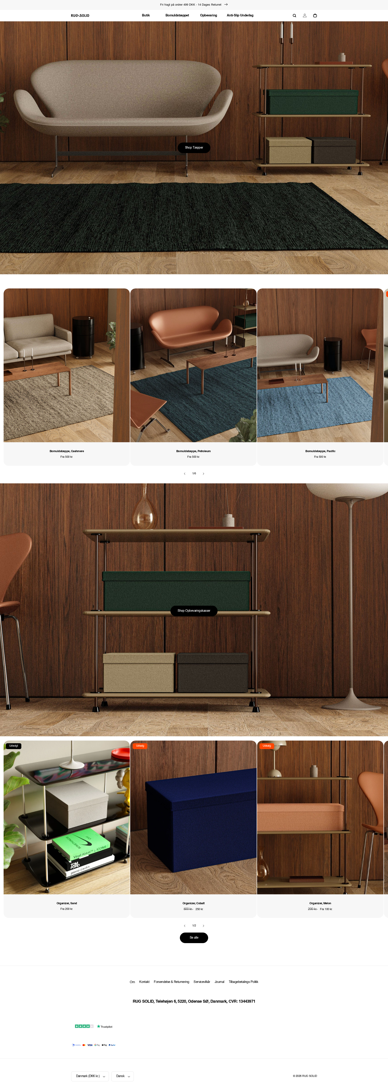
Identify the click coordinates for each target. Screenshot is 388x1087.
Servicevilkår (202, 982)
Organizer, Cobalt (194, 903)
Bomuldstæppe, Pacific (320, 451)
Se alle (194, 937)
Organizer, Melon (320, 903)
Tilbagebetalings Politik (243, 982)
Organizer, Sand (67, 903)
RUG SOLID (309, 1076)
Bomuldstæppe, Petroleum (193, 451)
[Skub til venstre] (185, 474)
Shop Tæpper (194, 147)
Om (132, 982)
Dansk (120, 1076)
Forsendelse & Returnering (171, 982)
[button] (294, 15)
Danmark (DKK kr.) (88, 1076)
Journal (219, 982)
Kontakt (144, 982)
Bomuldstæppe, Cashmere (67, 451)
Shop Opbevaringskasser (194, 610)
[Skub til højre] (203, 474)
